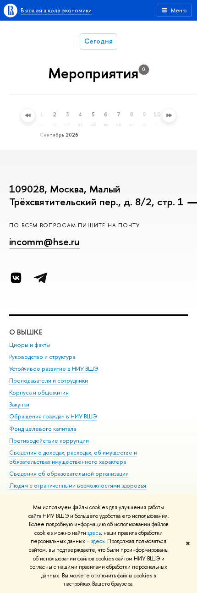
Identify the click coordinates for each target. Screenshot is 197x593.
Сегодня (98, 41)
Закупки (19, 404)
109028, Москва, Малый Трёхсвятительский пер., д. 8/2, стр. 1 (96, 195)
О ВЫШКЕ (25, 332)
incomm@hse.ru (44, 241)
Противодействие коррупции (49, 441)
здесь (94, 533)
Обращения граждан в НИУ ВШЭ (53, 416)
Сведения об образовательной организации (69, 474)
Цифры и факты (29, 345)
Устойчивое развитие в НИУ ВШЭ (53, 369)
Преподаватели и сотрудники (48, 380)
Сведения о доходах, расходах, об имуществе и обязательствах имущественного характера (73, 457)
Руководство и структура (42, 357)
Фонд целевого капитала (42, 429)
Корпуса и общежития (39, 392)
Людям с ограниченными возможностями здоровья (77, 485)
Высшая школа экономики (56, 10)
